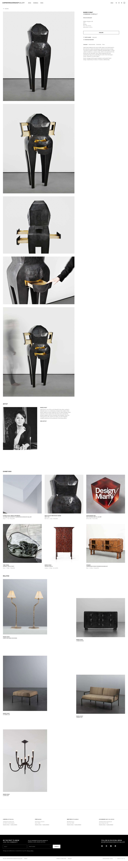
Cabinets (7, 8)
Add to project (88, 37)
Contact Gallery (13, 824)
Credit (25, 858)
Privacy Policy (30, 850)
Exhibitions (35, 2)
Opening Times (6, 824)
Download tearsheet (89, 39)
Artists (29, 2)
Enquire (101, 32)
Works (41, 2)
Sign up (57, 846)
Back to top (120, 858)
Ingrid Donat (88, 12)
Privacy (70, 858)
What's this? (94, 37)
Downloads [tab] (98, 44)
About (112, 2)
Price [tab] (103, 44)
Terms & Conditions (61, 858)
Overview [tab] (85, 44)
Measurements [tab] (92, 44)
